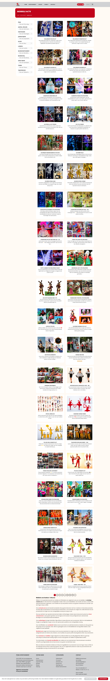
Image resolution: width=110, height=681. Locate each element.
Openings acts (59, 665)
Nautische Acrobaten (50, 354)
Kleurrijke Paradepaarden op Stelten (50, 152)
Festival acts (59, 663)
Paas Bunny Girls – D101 (80, 556)
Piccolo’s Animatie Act (79, 470)
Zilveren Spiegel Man (50, 181)
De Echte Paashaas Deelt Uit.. (50, 298)
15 (72, 595)
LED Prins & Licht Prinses (50, 124)
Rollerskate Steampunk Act (80, 39)
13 (67, 595)
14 (69, 595)
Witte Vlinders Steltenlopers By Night (50, 268)
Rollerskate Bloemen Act (79, 67)
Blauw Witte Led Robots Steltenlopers (50, 209)
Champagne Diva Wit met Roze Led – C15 (50, 239)
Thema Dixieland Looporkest (50, 470)
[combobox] (25, 24)
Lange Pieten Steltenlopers (50, 584)
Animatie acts (59, 661)
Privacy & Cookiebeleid (22, 671)
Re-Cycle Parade (80, 124)
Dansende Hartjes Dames (80, 413)
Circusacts (58, 660)
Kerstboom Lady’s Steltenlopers (80, 268)
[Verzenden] (92, 4)
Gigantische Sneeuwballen (50, 95)
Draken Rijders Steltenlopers (79, 499)
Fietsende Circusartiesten (79, 527)
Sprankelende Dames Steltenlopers (50, 499)
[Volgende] (75, 595)
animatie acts (42, 608)
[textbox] (25, 24)
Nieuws (38, 665)
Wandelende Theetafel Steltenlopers (79, 298)
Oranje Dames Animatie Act (50, 527)
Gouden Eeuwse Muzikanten (50, 556)
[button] (80, 4)
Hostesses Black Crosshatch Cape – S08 (79, 385)
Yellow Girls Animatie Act (50, 442)
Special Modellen (50, 413)
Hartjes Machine (80, 354)
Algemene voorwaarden (22, 669)
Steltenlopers (59, 658)
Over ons (53, 4)
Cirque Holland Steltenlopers (79, 239)
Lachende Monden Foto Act (80, 326)
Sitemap (38, 666)
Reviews (38, 663)
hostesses (41, 635)
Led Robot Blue (79, 152)
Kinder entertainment (61, 666)
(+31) (79, 668)
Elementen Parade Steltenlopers (79, 95)
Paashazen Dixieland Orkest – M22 (79, 442)
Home (25, 4)
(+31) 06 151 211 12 (84, 669)
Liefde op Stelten (50, 326)
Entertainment (32, 4)
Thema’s (46, 4)
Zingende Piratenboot (50, 385)
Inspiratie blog (39, 661)
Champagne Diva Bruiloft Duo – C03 (80, 209)
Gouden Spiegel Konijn (79, 181)
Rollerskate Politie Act (50, 39)
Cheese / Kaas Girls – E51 (80, 584)
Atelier (40, 4)
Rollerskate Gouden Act (50, 67)
